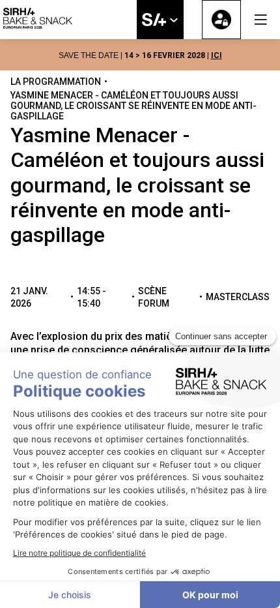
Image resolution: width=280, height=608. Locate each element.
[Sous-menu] (173, 20)
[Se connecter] (221, 19)
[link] (160, 19)
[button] (260, 19)
